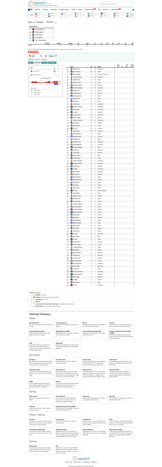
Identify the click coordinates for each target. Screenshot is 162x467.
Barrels (85, 323)
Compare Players (89, 9)
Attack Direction (60, 370)
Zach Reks (76, 101)
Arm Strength (60, 419)
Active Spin (86, 396)
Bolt (57, 446)
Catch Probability (88, 429)
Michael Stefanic (77, 107)
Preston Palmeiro (78, 88)
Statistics (105, 9)
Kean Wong (76, 109)
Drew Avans (76, 69)
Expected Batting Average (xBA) (92, 331)
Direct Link (31, 59)
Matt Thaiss (76, 125)
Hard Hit (38, 295)
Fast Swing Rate (60, 359)
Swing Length (87, 359)
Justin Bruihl (38, 37)
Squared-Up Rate (114, 370)
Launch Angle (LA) (61, 323)
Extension (32, 406)
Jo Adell (75, 112)
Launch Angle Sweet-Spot (36, 331)
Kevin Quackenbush (40, 40)
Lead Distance (87, 419)
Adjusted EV (59, 343)
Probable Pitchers (64, 9)
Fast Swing (39, 299)
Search (73, 9)
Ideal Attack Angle (34, 370)
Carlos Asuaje (77, 74)
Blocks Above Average (115, 429)
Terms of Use (69, 462)
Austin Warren (39, 35)
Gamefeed (45, 9)
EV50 (30, 343)
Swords (58, 381)
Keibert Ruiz (76, 98)
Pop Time (32, 419)
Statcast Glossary (40, 314)
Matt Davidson (77, 93)
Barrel (38, 297)
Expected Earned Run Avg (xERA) (66, 406)
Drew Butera (76, 80)
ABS (99, 9)
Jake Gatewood (77, 85)
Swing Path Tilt (87, 370)
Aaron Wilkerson (39, 29)
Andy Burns (76, 90)
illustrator (37, 9)
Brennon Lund (77, 82)
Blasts (31, 381)
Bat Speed (32, 359)
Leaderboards (115, 9)
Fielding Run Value (61, 429)
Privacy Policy (78, 462)
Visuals (80, 9)
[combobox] (116, 4)
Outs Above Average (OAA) (37, 429)
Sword (37, 301)
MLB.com (94, 462)
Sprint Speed (33, 446)
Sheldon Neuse (77, 96)
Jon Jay (75, 128)
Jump (111, 419)
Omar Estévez (77, 71)
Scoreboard (54, 9)
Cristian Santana (77, 77)
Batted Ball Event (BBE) (63, 331)
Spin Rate (112, 396)
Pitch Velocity (33, 396)
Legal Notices (87, 462)
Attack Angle (113, 359)
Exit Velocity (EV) (34, 323)
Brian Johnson (39, 32)
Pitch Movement (60, 396)
